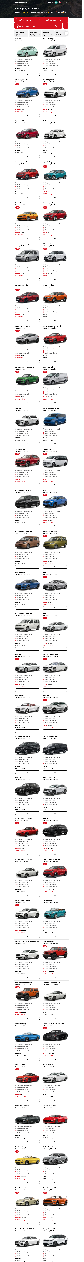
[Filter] (65, 26)
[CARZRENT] (22, 2)
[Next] (66, 33)
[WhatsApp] (56, 2)
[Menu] (66, 2)
